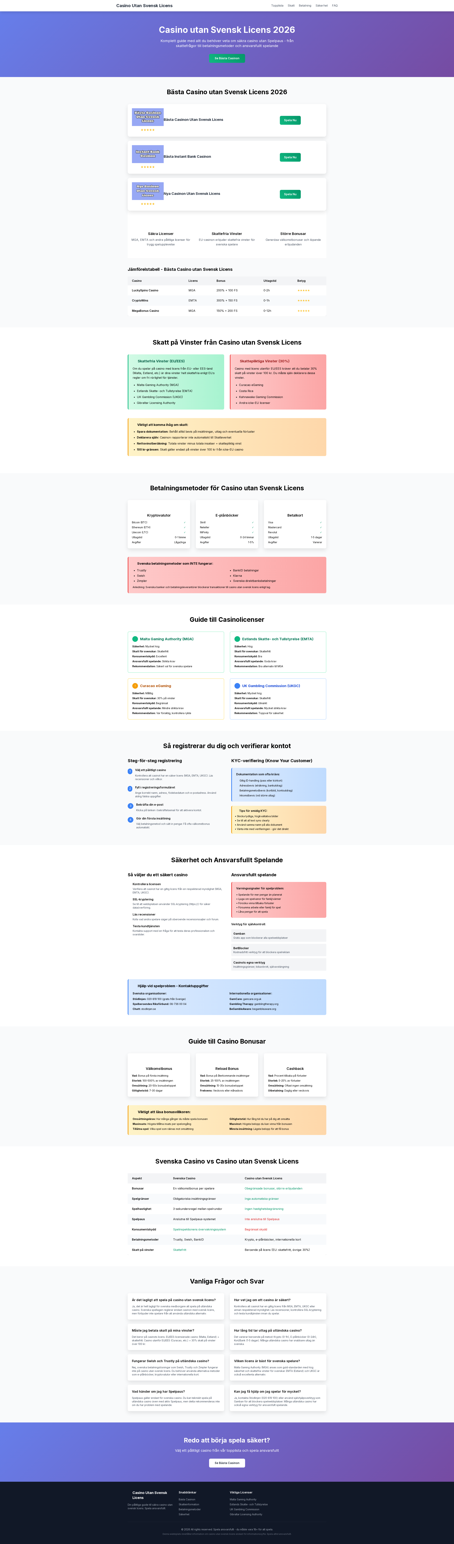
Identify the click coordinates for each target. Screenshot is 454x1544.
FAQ (335, 5)
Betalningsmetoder (190, 1509)
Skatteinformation (189, 1504)
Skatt (291, 5)
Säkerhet (321, 5)
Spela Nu (290, 120)
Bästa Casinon (187, 1499)
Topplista (277, 5)
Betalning (305, 5)
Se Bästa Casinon (227, 58)
